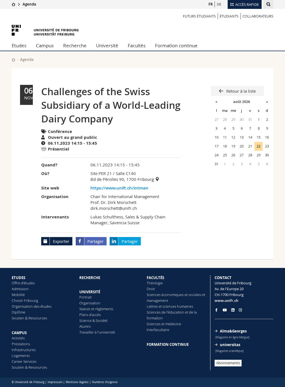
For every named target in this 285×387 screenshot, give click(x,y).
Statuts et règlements (96, 308)
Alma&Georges (233, 331)
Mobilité (18, 294)
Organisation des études (31, 306)
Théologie (155, 282)
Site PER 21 (101, 173)
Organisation (89, 302)
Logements (21, 355)
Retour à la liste (240, 91)
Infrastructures (24, 349)
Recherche (75, 45)
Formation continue (176, 45)
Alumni (85, 326)
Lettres (152, 306)
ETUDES (18, 277)
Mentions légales (77, 382)
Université (107, 45)
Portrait (85, 297)
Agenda (29, 4)
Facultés (137, 45)
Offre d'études (23, 282)
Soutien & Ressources (29, 318)
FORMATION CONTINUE (168, 344)
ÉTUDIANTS (229, 16)
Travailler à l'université (97, 332)
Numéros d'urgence (105, 382)
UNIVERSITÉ (89, 291)
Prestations (21, 343)
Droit (151, 288)
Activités (18, 338)
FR (210, 4)
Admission (20, 288)
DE (219, 4)
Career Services (24, 361)
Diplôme (18, 312)
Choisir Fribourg (25, 300)
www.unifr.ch (226, 300)
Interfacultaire (158, 329)
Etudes (19, 45)
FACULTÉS (155, 277)
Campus (45, 45)
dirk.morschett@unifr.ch (113, 208)
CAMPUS (19, 332)
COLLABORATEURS (257, 16)
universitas (230, 344)
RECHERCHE (89, 277)
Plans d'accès (90, 314)
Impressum (55, 382)
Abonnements (228, 362)
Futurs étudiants (199, 16)
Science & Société (93, 320)
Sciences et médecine (164, 323)
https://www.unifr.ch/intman (119, 188)
